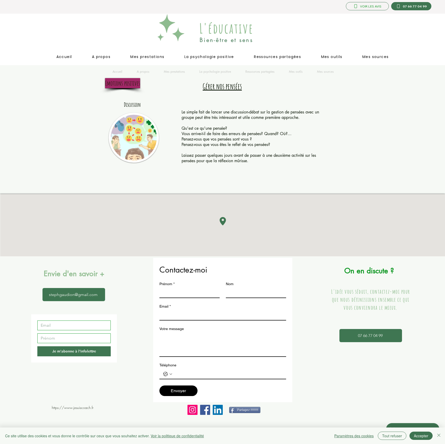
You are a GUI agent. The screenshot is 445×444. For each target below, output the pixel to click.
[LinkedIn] (218, 410)
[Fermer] (439, 436)
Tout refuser (392, 435)
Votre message (171, 329)
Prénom (167, 284)
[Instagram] (192, 410)
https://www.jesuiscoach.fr (72, 407)
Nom (230, 284)
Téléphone (167, 365)
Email (165, 306)
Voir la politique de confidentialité (177, 435)
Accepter (421, 435)
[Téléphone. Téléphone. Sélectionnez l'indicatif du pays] (167, 374)
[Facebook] (205, 410)
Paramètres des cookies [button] (354, 435)
